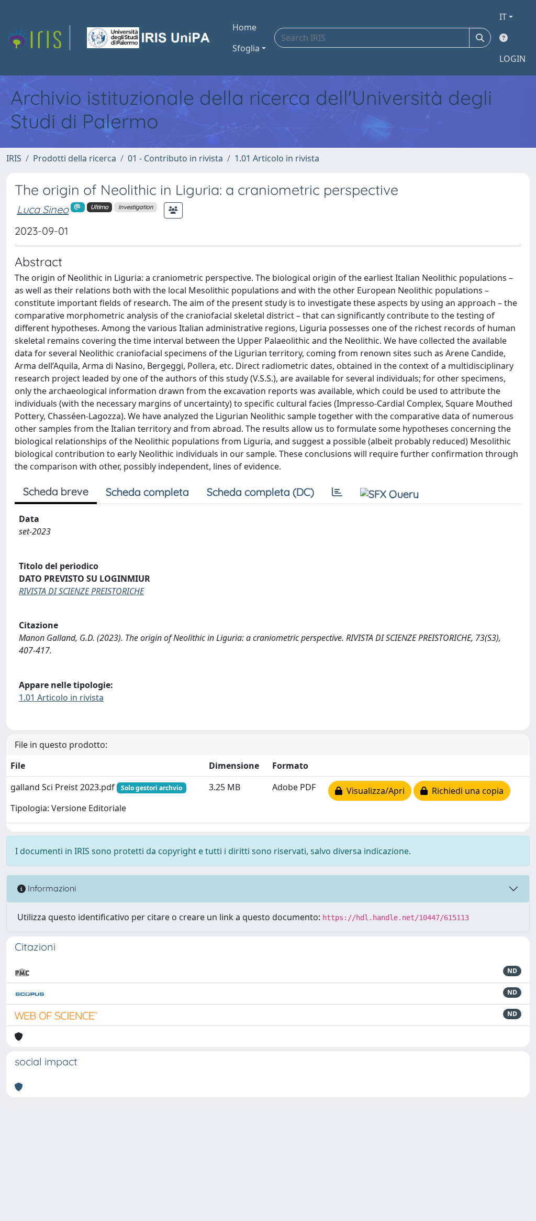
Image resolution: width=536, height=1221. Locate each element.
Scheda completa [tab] (147, 491)
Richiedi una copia (466, 791)
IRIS (13, 158)
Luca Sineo (43, 209)
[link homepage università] (149, 37)
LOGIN (512, 58)
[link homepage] (38, 37)
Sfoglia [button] (246, 48)
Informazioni (51, 888)
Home (244, 27)
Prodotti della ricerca (74, 158)
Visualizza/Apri (373, 791)
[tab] (337, 492)
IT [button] (503, 17)
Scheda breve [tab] (55, 491)
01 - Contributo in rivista (175, 158)
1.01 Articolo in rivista (276, 158)
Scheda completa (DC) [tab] (260, 491)
